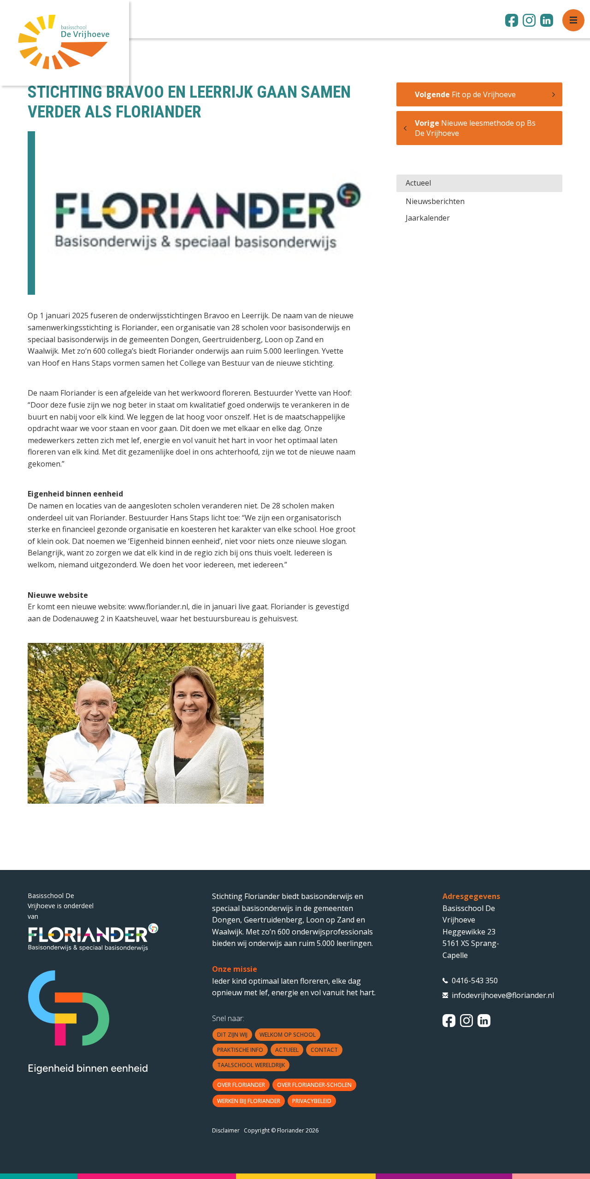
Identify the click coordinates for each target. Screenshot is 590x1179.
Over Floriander (241, 1085)
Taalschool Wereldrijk (251, 1065)
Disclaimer (226, 1130)
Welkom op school (288, 1035)
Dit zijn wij (232, 1035)
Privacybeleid (311, 1101)
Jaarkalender (428, 218)
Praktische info (240, 1050)
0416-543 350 (475, 980)
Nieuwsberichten (435, 201)
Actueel (418, 183)
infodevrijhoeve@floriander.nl (484, 995)
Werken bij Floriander (248, 1101)
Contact (324, 1050)
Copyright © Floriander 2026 (281, 1130)
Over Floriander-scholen (314, 1085)
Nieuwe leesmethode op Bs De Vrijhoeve (475, 128)
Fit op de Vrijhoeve (465, 94)
